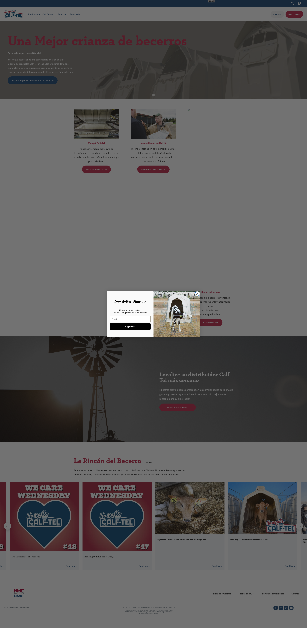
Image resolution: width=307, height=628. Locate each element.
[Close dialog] (197, 294)
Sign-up (130, 326)
